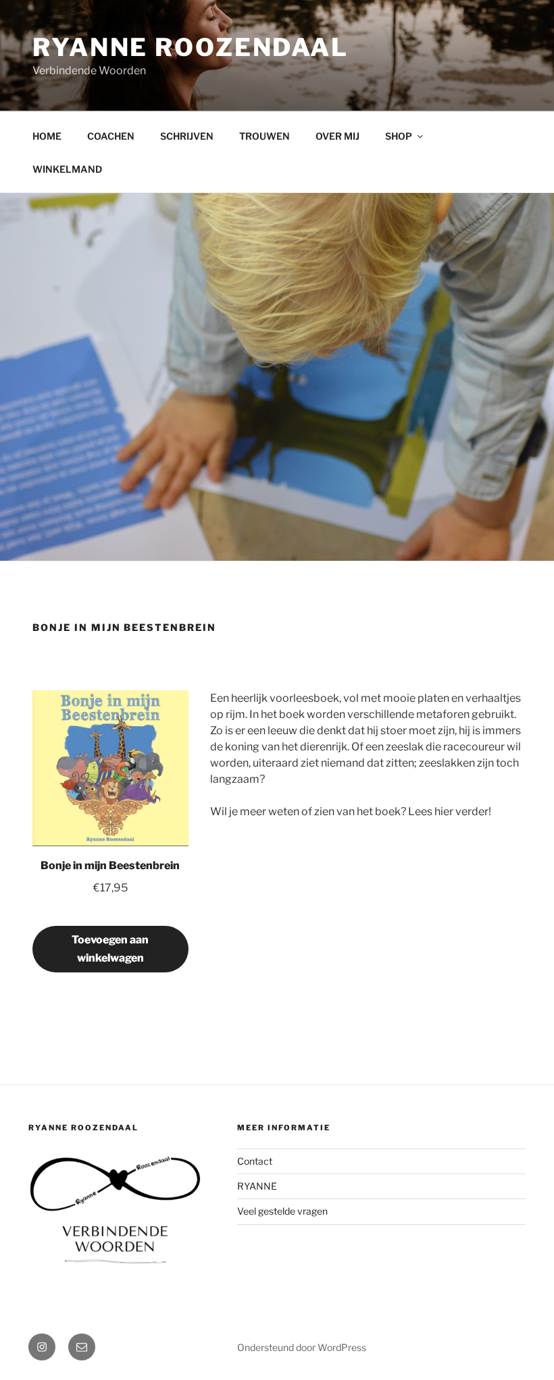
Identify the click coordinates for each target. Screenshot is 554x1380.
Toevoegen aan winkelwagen (110, 948)
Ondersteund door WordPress (301, 1347)
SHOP (398, 136)
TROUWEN (264, 136)
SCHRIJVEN (186, 136)
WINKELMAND (67, 169)
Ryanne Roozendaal (190, 47)
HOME (46, 136)
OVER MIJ (337, 136)
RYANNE (257, 1186)
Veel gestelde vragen (282, 1211)
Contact (254, 1161)
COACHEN (110, 136)
